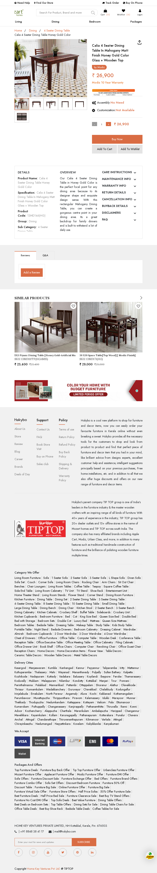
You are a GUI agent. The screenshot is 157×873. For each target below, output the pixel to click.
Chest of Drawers (25, 638)
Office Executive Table (49, 642)
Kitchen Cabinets (47, 612)
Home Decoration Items (71, 651)
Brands (19, 467)
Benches (19, 586)
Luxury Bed (80, 621)
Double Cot (64, 621)
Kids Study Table (122, 625)
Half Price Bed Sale (52, 796)
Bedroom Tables (24, 625)
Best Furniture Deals (26, 796)
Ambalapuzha (100, 711)
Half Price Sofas (88, 791)
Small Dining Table (113, 604)
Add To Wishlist (130, 149)
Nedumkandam (55, 702)
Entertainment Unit (116, 591)
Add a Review (32, 272)
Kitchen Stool (84, 608)
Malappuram (48, 681)
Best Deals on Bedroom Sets (31, 804)
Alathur (114, 685)
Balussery (78, 676)
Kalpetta (128, 672)
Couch (31, 582)
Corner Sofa (45, 582)
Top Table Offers (61, 804)
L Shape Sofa (117, 578)
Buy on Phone (45, 456)
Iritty (122, 668)
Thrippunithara (61, 698)
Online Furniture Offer (72, 787)
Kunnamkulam (35, 689)
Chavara (133, 715)
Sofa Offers (21, 779)
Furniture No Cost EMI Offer (31, 800)
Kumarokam (22, 707)
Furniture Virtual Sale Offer (31, 791)
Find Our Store (44, 3)
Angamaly (71, 694)
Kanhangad (66, 668)
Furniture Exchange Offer (77, 779)
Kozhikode (21, 676)
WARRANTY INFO (114, 186)
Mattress (94, 621)
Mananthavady (80, 672)
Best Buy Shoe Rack (51, 809)
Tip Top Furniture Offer (86, 770)
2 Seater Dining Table (83, 599)
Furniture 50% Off (113, 783)
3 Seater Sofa (98, 578)
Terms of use (66, 429)
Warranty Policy (64, 478)
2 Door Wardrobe (65, 634)
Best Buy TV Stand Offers (114, 796)
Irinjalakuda (21, 694)
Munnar (131, 698)
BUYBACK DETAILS (115, 206)
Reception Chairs (25, 651)
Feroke (117, 676)
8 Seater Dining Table (56, 604)
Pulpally (96, 672)
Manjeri (103, 681)
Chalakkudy (106, 689)
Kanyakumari (111, 724)
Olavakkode (128, 685)
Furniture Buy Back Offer (55, 770)
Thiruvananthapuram (71, 719)
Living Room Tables (59, 586)
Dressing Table (65, 625)
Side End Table (23, 591)
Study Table (102, 625)
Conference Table (129, 638)
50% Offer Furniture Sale (115, 791)
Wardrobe (129, 629)
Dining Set (61, 599)
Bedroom (95, 22)
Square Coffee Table (116, 586)
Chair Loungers (36, 586)
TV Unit (69, 591)
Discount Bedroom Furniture (83, 783)
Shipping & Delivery (65, 466)
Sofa (46, 578)
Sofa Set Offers (54, 783)
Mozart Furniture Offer (28, 774)
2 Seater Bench (104, 608)
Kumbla (52, 668)
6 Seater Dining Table (27, 604)
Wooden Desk (107, 638)
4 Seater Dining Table (57, 30)
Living (18, 22)
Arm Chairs (108, 582)
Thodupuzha (36, 702)
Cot (75, 616)
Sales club (42, 464)
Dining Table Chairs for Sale (117, 804)
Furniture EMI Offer (117, 774)
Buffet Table (87, 612)
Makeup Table (84, 625)
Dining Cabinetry (24, 612)
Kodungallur (123, 689)
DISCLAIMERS (111, 213)
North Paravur (54, 694)
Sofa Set (20, 582)
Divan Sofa (134, 578)
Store (18, 436)
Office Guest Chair (129, 647)
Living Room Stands (53, 595)
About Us (20, 429)
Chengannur (132, 711)
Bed (67, 616)
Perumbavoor (23, 698)
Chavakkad (89, 689)
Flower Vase (95, 651)
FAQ (105, 219)
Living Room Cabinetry (48, 591)
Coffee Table (81, 586)
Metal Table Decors (85, 655)
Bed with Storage (25, 621)
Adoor (18, 711)
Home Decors (45, 651)
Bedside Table (45, 625)
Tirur (114, 681)
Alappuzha (51, 711)
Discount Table (23, 787)
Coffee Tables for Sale (105, 809)
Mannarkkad (56, 685)
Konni (133, 707)
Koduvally (20, 681)
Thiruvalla (112, 707)
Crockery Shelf (68, 612)
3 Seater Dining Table (111, 599)
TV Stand (81, 591)
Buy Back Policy (64, 454)
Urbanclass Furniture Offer (119, 770)
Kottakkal (91, 681)
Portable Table (23, 629)
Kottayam (88, 702)
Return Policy (66, 437)
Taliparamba (109, 668)
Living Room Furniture (27, 578)
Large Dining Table (26, 608)
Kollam (53, 715)
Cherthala (65, 711)
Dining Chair (66, 608)
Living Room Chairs (67, 582)
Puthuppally (38, 707)
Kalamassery (92, 698)
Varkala (106, 719)
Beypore (105, 676)
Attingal (30, 719)
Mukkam (34, 681)
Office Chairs (64, 647)
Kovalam (78, 724)
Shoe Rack (96, 591)
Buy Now (117, 139)
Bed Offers (101, 779)
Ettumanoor (123, 702)
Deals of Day (22, 474)
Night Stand (41, 629)
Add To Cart (104, 149)
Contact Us (43, 429)
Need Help (23, 3)
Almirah (19, 634)
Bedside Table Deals (78, 809)
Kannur (80, 668)
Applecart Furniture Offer (59, 774)
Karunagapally (68, 715)
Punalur (120, 715)
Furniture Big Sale (45, 787)
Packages (136, 22)
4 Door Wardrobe (115, 634)
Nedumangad (44, 724)
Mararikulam (81, 711)
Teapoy (96, 586)
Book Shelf (46, 647)
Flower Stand (76, 595)
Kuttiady (51, 676)
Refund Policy (67, 445)
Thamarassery (132, 676)
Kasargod (20, 668)
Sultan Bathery (112, 672)
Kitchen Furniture (24, 599)
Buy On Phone (134, 3)
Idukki (105, 698)
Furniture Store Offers (62, 791)
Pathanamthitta (94, 707)
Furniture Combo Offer (28, 783)
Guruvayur (74, 689)
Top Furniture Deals (26, 770)
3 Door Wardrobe (90, 634)
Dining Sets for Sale (85, 804)
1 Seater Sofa (60, 578)
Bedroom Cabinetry (86, 629)
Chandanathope (46, 719)
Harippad (116, 711)
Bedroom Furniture (51, 616)
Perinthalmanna (24, 685)
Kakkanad (105, 694)
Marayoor (118, 698)
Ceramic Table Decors (28, 655)
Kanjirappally (76, 707)
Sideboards (103, 612)
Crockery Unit (121, 612)
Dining (55, 22)
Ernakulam (37, 694)
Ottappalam (86, 685)
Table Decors (113, 651)
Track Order (112, 3)
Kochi (93, 694)
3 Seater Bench (125, 608)
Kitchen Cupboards (26, 616)
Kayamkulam (38, 715)
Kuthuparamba (23, 672)
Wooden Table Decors (57, 655)
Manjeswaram (37, 668)
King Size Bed (88, 616)
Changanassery (57, 707)
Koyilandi (92, 676)
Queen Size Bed (109, 616)
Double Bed (129, 616)
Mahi (52, 672)
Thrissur (19, 689)
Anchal (19, 719)
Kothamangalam (123, 694)
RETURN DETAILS (114, 192)
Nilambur (64, 681)
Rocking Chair (90, 582)
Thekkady (20, 702)
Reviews (25, 255)
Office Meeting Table (77, 642)
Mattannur (133, 668)
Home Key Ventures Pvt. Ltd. (43, 869)
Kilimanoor (92, 719)
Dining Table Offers (109, 800)
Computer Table (86, 638)
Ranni (124, 707)
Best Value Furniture (83, 800)
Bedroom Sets (46, 621)
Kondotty (78, 681)
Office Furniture (47, 638)
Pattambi (71, 685)
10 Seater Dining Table (85, 604)
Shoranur (101, 685)
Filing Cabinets (124, 642)
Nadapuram (37, 676)
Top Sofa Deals (60, 800)
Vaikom (101, 702)
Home (18, 30)
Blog (17, 451)
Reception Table (24, 642)
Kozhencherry (33, 711)
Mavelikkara (21, 715)
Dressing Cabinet (110, 629)
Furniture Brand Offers (123, 779)
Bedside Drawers (61, 629)
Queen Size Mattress (114, 621)
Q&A (45, 255)
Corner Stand (95, 595)
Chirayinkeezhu (24, 724)
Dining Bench (48, 608)
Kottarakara (106, 715)
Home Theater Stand (27, 595)
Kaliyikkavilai (93, 724)
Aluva (83, 694)
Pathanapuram (88, 715)
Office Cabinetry (103, 642)
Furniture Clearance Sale (81, 796)
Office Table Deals (26, 809)
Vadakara (64, 676)
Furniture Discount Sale (45, 779)
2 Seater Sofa (79, 578)
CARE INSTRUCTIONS (117, 172)
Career (19, 459)
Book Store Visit (43, 447)
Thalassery (40, 672)
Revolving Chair (106, 647)
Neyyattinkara (63, 724)
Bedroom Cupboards (39, 634)
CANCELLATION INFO (117, 199)
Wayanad (63, 672)
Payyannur (93, 668)
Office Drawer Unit (26, 647)
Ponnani (124, 681)
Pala (111, 702)
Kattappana (73, 702)
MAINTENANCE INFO (116, 179)
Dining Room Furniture (119, 595)
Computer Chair (84, 647)
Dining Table (44, 599)
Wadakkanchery (55, 689)
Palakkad (41, 685)
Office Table (67, 638)
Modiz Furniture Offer (90, 774)
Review (19, 444)
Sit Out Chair (126, 582)
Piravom (77, 698)
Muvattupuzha (42, 698)
